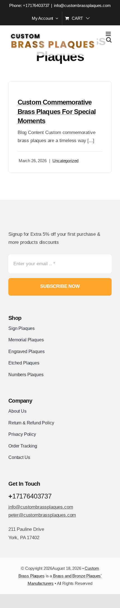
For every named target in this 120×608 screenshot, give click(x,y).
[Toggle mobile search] (109, 40)
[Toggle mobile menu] (109, 34)
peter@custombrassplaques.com (42, 515)
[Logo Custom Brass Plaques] (37, 213)
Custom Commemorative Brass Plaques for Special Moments (57, 111)
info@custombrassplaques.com (82, 5)
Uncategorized (65, 160)
